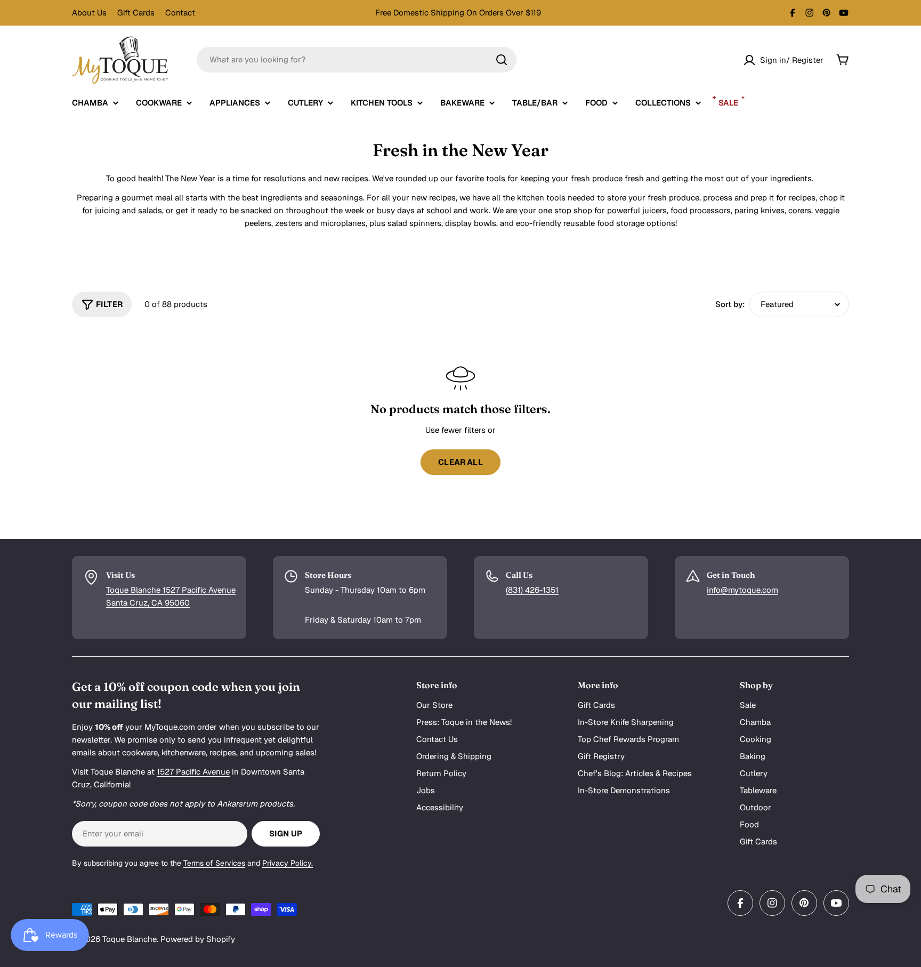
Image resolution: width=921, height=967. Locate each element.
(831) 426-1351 (532, 590)
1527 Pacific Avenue (193, 772)
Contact (180, 12)
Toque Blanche (129, 939)
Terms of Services (214, 863)
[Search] (501, 59)
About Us (89, 12)
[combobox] (356, 59)
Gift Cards (136, 12)
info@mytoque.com (742, 590)
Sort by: (730, 304)
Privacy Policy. (287, 863)
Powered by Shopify (197, 939)
